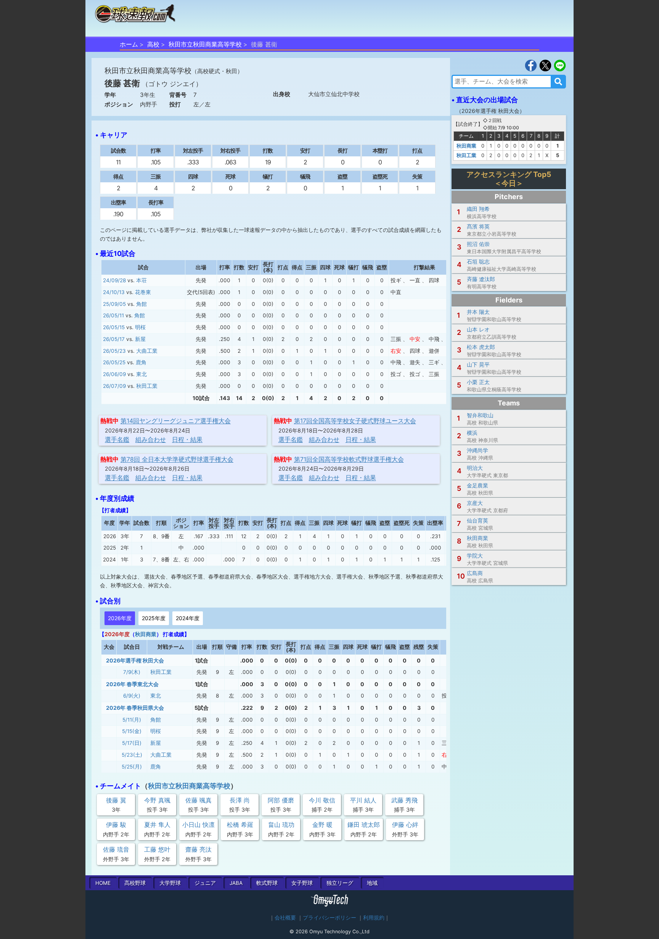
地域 (372, 883)
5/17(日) (131, 743)
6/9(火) (131, 696)
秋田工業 (147, 386)
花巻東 (143, 292)
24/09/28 (114, 280)
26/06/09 (114, 374)
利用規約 (373, 918)
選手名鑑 (117, 439)
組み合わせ (150, 439)
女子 (302, 883)
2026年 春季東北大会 (132, 684)
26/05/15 (114, 327)
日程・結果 (187, 439)
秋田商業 (145, 634)
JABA (236, 883)
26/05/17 (114, 339)
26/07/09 (114, 386)
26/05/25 (114, 362)
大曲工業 (147, 351)
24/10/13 (114, 292)
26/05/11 (113, 315)
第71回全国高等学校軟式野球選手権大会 (349, 459)
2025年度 (154, 618)
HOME (103, 883)
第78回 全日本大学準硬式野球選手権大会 (177, 459)
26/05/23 (114, 351)
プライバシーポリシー (329, 918)
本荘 (141, 280)
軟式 (267, 883)
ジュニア (205, 883)
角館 (141, 304)
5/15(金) (131, 731)
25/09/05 (114, 304)
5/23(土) (132, 755)
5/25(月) (132, 767)
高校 (153, 44)
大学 (170, 883)
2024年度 (187, 618)
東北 (141, 374)
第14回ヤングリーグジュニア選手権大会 (176, 420)
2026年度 (120, 618)
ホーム (129, 44)
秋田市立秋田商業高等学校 (205, 44)
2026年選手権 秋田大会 (135, 660)
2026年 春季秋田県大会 (135, 707)
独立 (339, 883)
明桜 (140, 327)
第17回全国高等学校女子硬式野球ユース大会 (355, 420)
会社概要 (285, 918)
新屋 (140, 339)
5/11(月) (131, 720)
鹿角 (141, 362)
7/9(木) (131, 672)
